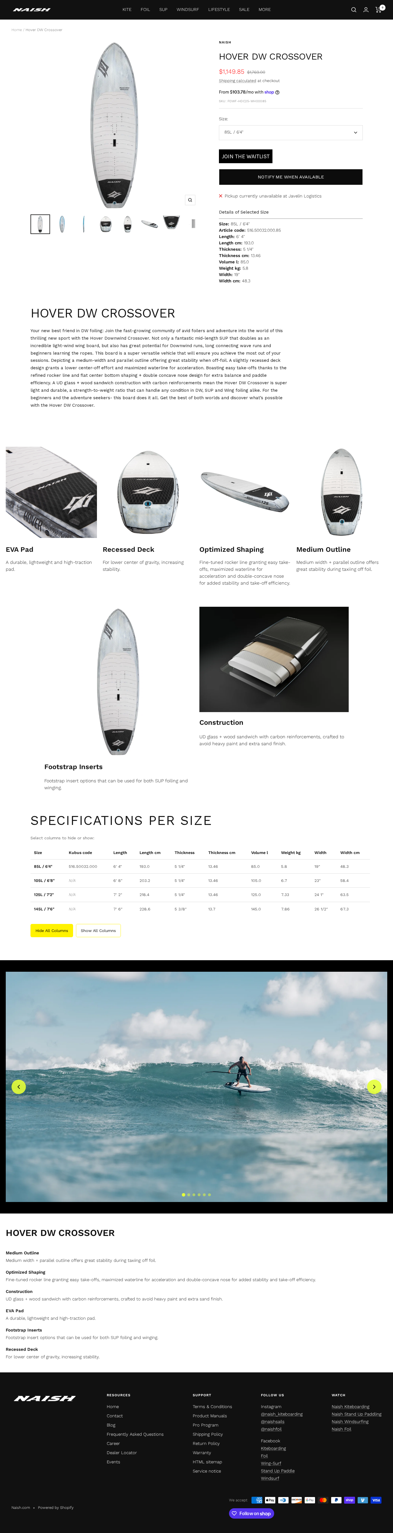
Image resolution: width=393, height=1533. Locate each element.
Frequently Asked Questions (135, 1434)
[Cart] (378, 10)
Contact (115, 1415)
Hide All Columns (51, 930)
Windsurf (270, 1478)
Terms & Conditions (212, 1406)
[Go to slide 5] (204, 1194)
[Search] (353, 9)
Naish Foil (341, 1429)
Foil (264, 1455)
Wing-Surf (271, 1463)
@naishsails (273, 1421)
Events (113, 1461)
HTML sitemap (207, 1461)
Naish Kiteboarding (350, 1406)
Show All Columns (98, 930)
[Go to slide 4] (199, 1194)
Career (113, 1443)
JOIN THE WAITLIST (246, 156)
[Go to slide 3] (193, 1194)
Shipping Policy (208, 1434)
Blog (111, 1425)
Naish (225, 42)
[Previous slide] (19, 1087)
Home (17, 30)
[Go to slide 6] (209, 1194)
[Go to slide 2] (188, 1194)
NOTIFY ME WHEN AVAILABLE (291, 177)
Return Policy (206, 1443)
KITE (127, 9)
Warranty (202, 1452)
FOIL (145, 9)
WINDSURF (188, 9)
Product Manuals (210, 1415)
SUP (163, 9)
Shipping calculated (237, 80)
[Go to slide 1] (183, 1195)
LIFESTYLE (219, 9)
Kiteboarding (273, 1448)
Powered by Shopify (56, 1507)
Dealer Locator (122, 1452)
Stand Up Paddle (278, 1470)
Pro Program (205, 1425)
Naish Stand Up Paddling (356, 1414)
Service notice (207, 1471)
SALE (244, 9)
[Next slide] (374, 1087)
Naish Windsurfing (350, 1421)
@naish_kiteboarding (282, 1414)
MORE (265, 9)
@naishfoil (271, 1429)
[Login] (366, 9)
